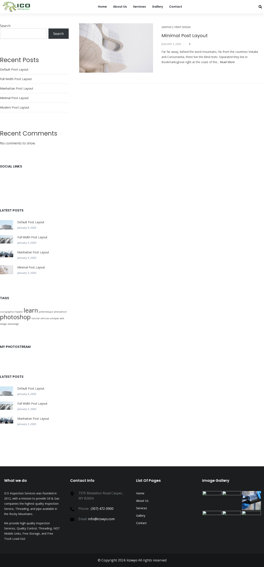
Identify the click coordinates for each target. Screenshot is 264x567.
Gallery (157, 7)
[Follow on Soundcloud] (19, 187)
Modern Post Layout (14, 107)
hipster (19, 311)
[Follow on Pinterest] (50, 180)
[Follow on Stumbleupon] (35, 187)
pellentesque (46, 311)
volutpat (54, 318)
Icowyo (132, 560)
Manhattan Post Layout (16, 88)
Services (139, 7)
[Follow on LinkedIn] (43, 180)
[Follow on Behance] (3, 187)
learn (31, 310)
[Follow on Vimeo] (43, 187)
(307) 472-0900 (102, 508)
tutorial (36, 318)
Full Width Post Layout (16, 79)
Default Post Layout (14, 69)
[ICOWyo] (17, 6)
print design (182, 27)
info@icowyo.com (101, 519)
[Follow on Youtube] (11, 187)
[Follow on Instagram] (27, 180)
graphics (167, 27)
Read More (227, 62)
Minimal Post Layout (184, 35)
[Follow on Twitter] (3, 180)
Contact (175, 7)
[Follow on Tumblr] (27, 187)
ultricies (44, 318)
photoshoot (60, 311)
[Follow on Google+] (19, 180)
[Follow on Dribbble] (58, 180)
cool (2, 311)
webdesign (13, 323)
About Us (120, 7)
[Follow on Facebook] (11, 180)
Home (102, 7)
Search (5, 26)
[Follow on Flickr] (35, 180)
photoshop (15, 317)
